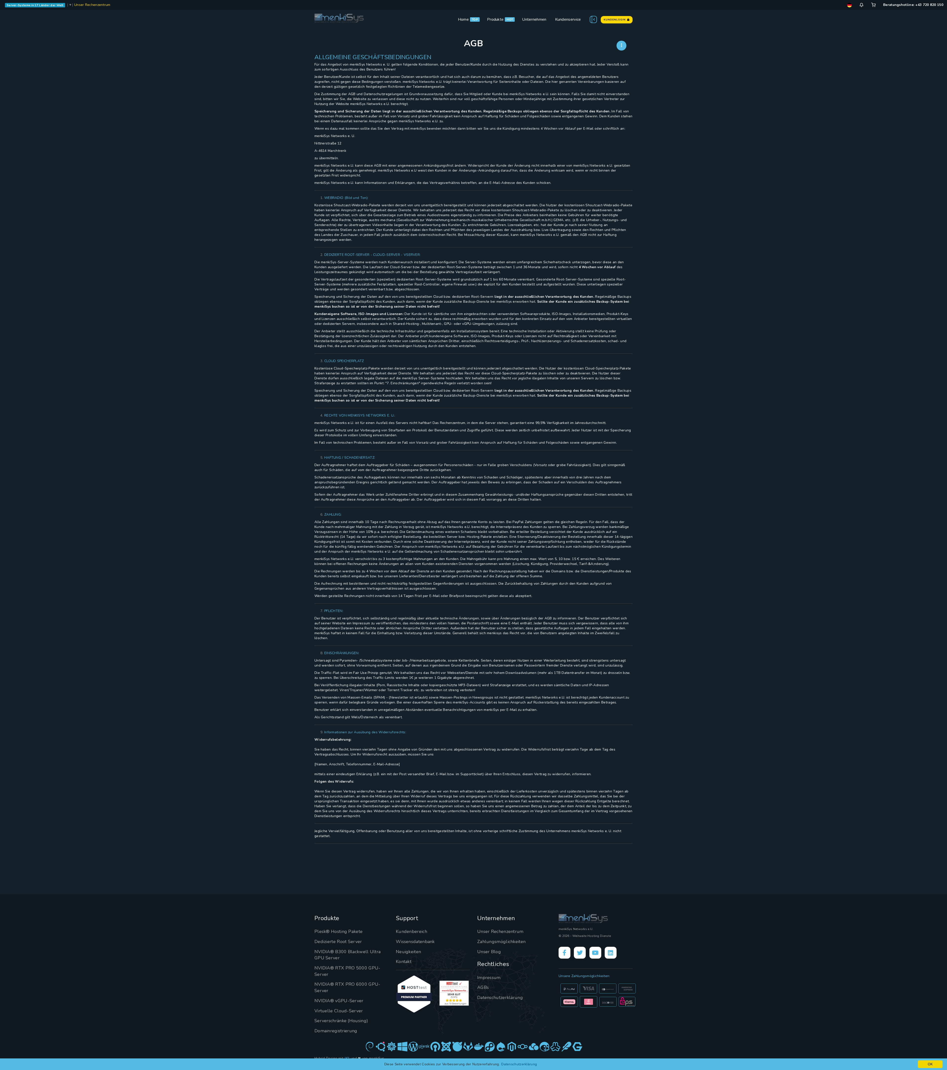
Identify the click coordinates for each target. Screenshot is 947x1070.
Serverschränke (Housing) (341, 1021)
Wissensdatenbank (415, 942)
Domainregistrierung (335, 1031)
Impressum (489, 978)
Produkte (495, 19)
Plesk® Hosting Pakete (338, 931)
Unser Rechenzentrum (92, 4)
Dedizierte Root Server (338, 942)
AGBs (483, 987)
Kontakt (403, 962)
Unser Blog (489, 952)
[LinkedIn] (611, 953)
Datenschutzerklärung (500, 997)
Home (463, 19)
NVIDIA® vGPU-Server (339, 1001)
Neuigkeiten (408, 952)
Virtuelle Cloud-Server (338, 1011)
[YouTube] (595, 953)
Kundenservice (568, 19)
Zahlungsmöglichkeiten (501, 942)
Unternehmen (534, 19)
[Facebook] (564, 953)
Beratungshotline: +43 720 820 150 (913, 4)
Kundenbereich (411, 931)
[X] (580, 953)
